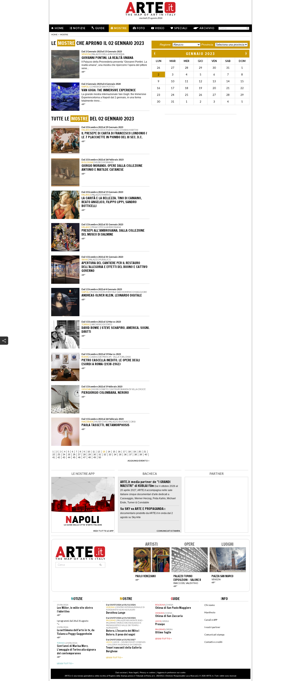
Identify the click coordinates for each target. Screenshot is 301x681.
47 (84, 457)
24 (64, 454)
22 (53, 454)
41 (53, 457)
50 (99, 457)
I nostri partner (212, 627)
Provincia (207, 44)
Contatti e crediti (213, 642)
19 (134, 451)
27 (79, 454)
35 (120, 454)
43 (64, 457)
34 (115, 454)
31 (99, 454)
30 (94, 454)
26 (74, 454)
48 (89, 457)
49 (94, 457)
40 (146, 454)
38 (135, 454)
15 (114, 451)
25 (69, 454)
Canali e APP (210, 619)
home (54, 34)
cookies (152, 673)
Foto (141, 28)
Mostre (120, 28)
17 (124, 451)
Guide (100, 28)
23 (59, 454)
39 (140, 454)
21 (145, 451)
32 (105, 454)
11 (94, 451)
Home (59, 28)
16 (119, 451)
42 (59, 457)
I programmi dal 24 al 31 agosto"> (75, 627)
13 (104, 451)
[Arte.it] (150, 8)
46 (79, 457)
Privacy (143, 673)
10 (88, 451)
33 (110, 454)
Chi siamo (209, 605)
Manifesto (209, 612)
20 (139, 451)
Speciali (180, 28)
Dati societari (121, 673)
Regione (165, 44)
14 (109, 451)
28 (84, 454)
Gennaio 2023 (200, 53)
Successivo (246, 53)
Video (159, 28)
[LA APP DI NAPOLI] (82, 531)
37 (130, 454)
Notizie (79, 28)
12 (98, 451)
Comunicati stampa (214, 634)
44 (69, 457)
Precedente (155, 53)
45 (74, 457)
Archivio (206, 28)
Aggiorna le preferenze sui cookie (171, 673)
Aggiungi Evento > (138, 460)
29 (89, 454)
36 (125, 454)
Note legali (133, 673)
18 (129, 451)
